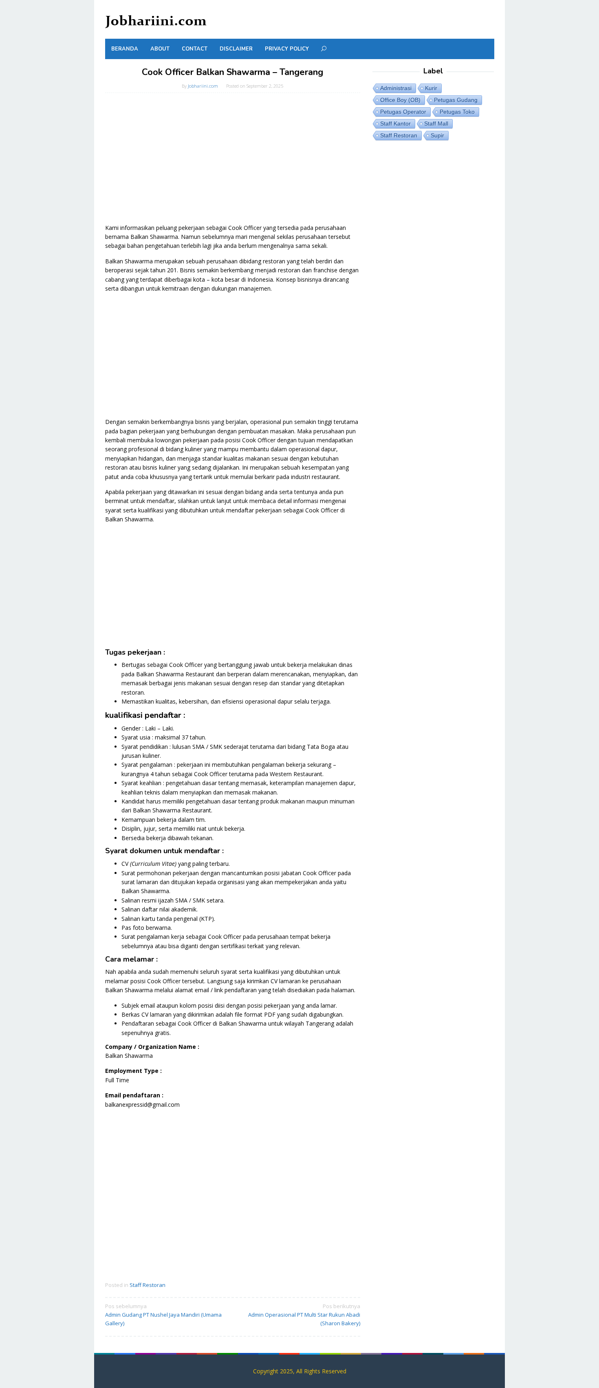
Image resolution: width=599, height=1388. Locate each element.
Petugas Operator (403, 111)
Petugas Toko (457, 111)
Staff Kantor (395, 123)
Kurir (431, 88)
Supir (437, 135)
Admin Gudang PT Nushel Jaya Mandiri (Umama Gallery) (163, 1314)
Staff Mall (436, 123)
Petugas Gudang (456, 100)
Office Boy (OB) (400, 100)
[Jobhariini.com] (156, 22)
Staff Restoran (147, 1285)
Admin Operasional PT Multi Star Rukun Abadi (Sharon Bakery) (304, 1314)
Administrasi (396, 88)
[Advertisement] (233, 162)
